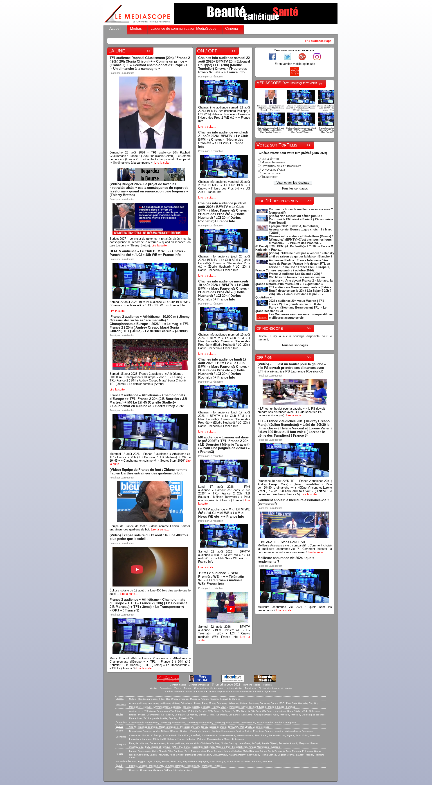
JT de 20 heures (311, 711)
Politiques (121, 744)
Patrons (201, 739)
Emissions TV (186, 718)
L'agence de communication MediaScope (183, 28)
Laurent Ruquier (304, 754)
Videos (201, 691)
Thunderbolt (269, 176)
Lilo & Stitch (270, 158)
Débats (165, 731)
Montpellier (134, 707)
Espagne (203, 761)
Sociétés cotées (265, 722)
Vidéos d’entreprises (285, 722)
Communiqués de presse (227, 722)
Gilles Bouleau (175, 751)
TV (145, 718)
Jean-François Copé (249, 743)
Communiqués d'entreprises (208, 688)
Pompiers (258, 731)
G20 (141, 747)
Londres (256, 761)
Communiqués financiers (172, 722)
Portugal (220, 761)
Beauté (133, 766)
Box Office (171, 699)
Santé (257, 691)
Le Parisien (167, 714)
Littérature (233, 703)
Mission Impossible (273, 162)
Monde (132, 761)
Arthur (263, 751)
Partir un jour (271, 173)
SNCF (224, 707)
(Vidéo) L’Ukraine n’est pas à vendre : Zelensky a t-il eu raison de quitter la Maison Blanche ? (301, 254)
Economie (121, 736)
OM (310, 703)
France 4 (295, 714)
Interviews (246, 691)
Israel (230, 761)
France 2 (218, 711)
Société (120, 730)
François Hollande (138, 743)
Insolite (195, 707)
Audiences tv (136, 711)
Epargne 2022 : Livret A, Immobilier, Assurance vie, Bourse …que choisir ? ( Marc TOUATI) (300, 229)
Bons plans (135, 731)
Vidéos (177, 688)
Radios (132, 714)
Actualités (121, 704)
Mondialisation (214, 739)
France (181, 739)
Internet (206, 731)
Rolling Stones (268, 754)
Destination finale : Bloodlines (281, 166)
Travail (215, 707)
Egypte (142, 761)
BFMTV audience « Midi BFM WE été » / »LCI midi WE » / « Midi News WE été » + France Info (224, 513)
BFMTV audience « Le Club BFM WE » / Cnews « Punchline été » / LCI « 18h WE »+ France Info (148, 253)
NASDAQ (233, 727)
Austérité (195, 735)
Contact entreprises (199, 684)
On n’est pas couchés (313, 714)
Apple (156, 731)
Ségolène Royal (286, 754)
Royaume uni (190, 761)
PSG (281, 703)
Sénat (187, 747)
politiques (165, 703)
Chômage (156, 735)
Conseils (143, 766)
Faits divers (186, 703)
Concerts (221, 703)
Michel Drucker (250, 751)
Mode (212, 703)
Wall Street (245, 727)
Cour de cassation (274, 731)
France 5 (284, 714)
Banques (146, 739)
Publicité (267, 684)
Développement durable (253, 707)
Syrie (150, 761)
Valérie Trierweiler (159, 754)
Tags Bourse (270, 691)
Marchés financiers (168, 727)
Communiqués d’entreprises (143, 722)
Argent (290, 735)
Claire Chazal (159, 751)
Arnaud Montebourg (259, 747)
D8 (252, 711)
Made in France (276, 707)
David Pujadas (192, 751)
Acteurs (205, 699)
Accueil (115, 28)
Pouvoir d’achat (277, 735)
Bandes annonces (148, 699)
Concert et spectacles (219, 691)
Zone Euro (183, 735)
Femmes (290, 707)
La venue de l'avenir (273, 169)
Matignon (304, 743)
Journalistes (153, 714)
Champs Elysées (263, 714)
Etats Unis (176, 761)
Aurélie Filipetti (269, 743)
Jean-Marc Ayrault (288, 743)
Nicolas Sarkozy (229, 743)
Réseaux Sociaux (179, 731)
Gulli (275, 714)
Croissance (135, 735)
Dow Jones (201, 727)
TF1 (210, 711)
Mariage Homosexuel (223, 731)
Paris (204, 703)
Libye (157, 761)
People (202, 711)
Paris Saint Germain (296, 703)
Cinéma (231, 28)
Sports (274, 703)
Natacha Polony (237, 754)
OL (315, 703)
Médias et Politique (161, 747)
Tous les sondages (295, 188)
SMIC (163, 739)
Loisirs (119, 769)
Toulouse (147, 707)
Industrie (191, 739)
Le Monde (192, 714)
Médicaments (156, 766)
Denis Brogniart (276, 751)
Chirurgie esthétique (175, 766)
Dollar (305, 735)
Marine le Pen (223, 747)
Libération (221, 714)
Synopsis (183, 699)
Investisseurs (248, 722)
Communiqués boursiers (199, 722)
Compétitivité (169, 735)
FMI (147, 747)
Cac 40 (133, 727)
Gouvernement (157, 743)
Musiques (158, 770)
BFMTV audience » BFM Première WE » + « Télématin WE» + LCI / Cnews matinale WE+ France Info (221, 578)
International (122, 761)
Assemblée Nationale (203, 747)
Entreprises (165, 688)
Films (161, 699)
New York (267, 761)
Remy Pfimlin (294, 711)
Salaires (171, 739)
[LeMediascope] (137, 23)
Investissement (227, 735)
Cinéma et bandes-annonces (180, 691)
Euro (298, 735)
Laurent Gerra (312, 751)
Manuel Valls (192, 743)
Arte (258, 711)
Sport (236, 691)
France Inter (135, 718)
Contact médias (178, 684)
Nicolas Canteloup (138, 754)
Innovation (134, 739)
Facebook (195, 731)
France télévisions (276, 711)
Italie (212, 761)
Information (207, 766)
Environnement (161, 707)
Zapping (173, 718)
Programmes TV (165, 711)
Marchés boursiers (147, 727)
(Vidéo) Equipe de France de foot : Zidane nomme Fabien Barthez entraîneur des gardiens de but (148, 471)
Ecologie (175, 707)
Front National (239, 747)
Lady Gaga (253, 754)
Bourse (187, 688)
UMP (174, 747)
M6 (237, 711)
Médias (136, 28)
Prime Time (181, 711)
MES (155, 739)
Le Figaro (180, 714)
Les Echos (234, 714)
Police (248, 731)
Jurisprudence (292, 731)
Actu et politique (137, 703)
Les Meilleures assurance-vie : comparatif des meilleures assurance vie (301, 316)
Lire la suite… (163, 162)
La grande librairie (157, 718)
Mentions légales (251, 684)
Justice (239, 731)
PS (180, 747)
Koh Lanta (246, 714)
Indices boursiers (217, 727)
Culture (133, 699)
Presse (141, 714)
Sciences (205, 707)
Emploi (145, 735)
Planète (186, 707)
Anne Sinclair (176, 754)
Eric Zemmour (220, 754)
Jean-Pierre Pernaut (211, 751)
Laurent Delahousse (139, 751)
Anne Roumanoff (295, 751)
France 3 (229, 711)
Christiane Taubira (209, 743)
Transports (234, 707)
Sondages (307, 731)
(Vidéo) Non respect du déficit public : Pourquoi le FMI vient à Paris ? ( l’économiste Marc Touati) (301, 219)
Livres (197, 703)
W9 (263, 711)
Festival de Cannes (230, 699)
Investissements (245, 735)
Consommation (210, 735)
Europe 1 (204, 714)
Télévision (149, 711)
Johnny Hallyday (232, 751)
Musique (194, 699)
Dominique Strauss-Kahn (198, 754)
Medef (227, 739)
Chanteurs (145, 770)
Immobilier (315, 735)
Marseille (245, 761)
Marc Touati (261, 735)
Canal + (245, 711)
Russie (165, 761)
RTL (212, 714)
